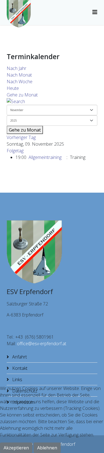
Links (16, 379)
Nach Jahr (16, 68)
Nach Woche (19, 81)
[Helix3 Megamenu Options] (94, 12)
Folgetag (15, 151)
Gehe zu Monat (22, 95)
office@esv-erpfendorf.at (41, 344)
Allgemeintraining (45, 157)
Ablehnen (47, 448)
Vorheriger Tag (21, 137)
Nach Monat (19, 75)
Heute (13, 88)
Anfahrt (19, 357)
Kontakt (19, 368)
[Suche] (52, 101)
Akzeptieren (16, 448)
